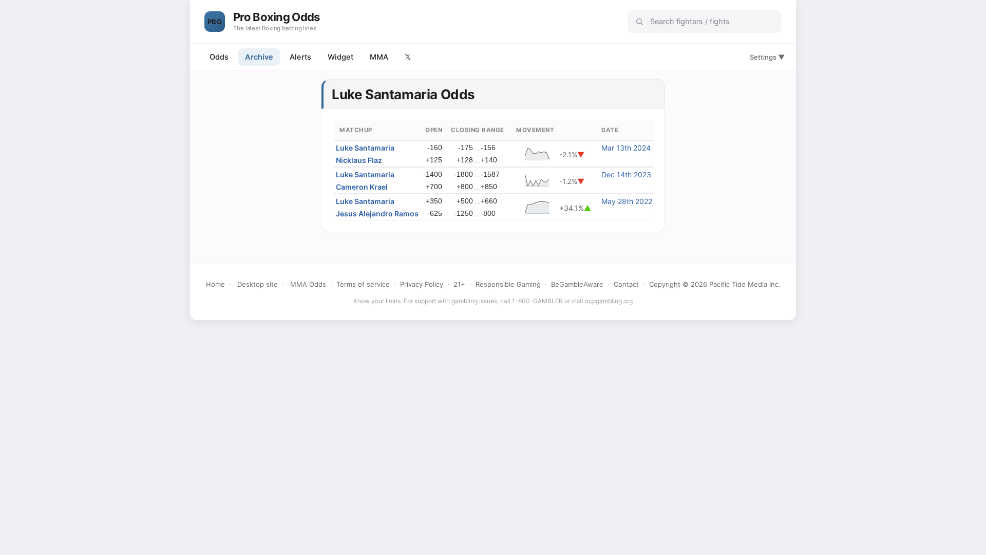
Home (215, 284)
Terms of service (363, 284)
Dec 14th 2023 (626, 174)
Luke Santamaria (365, 147)
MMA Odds (308, 284)
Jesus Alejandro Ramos (377, 213)
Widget (340, 57)
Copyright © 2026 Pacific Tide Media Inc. (715, 284)
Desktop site (257, 284)
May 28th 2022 (626, 201)
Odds (219, 57)
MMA (379, 57)
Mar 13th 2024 (626, 147)
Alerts (300, 57)
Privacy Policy (421, 284)
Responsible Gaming (508, 284)
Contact (626, 284)
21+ (459, 284)
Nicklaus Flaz (359, 160)
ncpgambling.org (609, 301)
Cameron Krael (362, 186)
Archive (259, 57)
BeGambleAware (577, 284)
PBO (214, 21)
